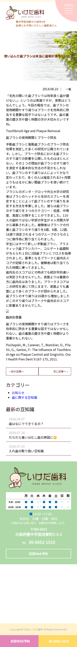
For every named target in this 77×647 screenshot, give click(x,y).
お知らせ (18, 392)
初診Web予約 (38, 553)
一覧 (68, 89)
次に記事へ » (60, 371)
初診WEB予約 (20, 641)
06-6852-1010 (59, 641)
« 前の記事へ (16, 371)
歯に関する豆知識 (24, 397)
